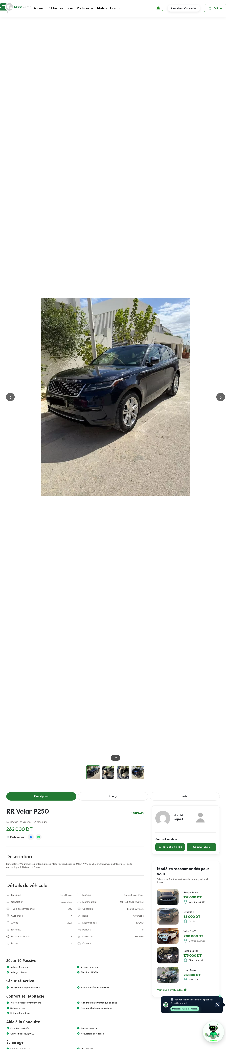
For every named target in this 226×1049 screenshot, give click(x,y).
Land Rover (190, 970)
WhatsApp (203, 847)
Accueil (39, 8)
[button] (213, 1032)
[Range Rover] (168, 897)
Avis (184, 796)
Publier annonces (60, 8)
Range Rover (190, 892)
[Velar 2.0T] (168, 936)
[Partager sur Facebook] (31, 837)
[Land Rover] (168, 975)
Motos (102, 8)
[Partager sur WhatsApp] (39, 837)
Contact (116, 8)
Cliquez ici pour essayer (191, 1008)
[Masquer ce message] (217, 1004)
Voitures (83, 8)
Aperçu (113, 796)
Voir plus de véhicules (170, 989)
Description (41, 796)
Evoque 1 (188, 911)
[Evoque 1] (168, 916)
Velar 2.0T (189, 931)
